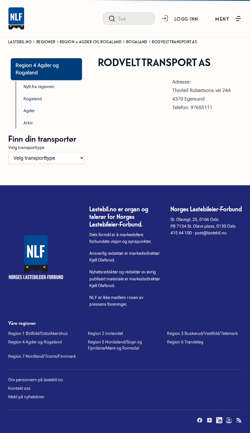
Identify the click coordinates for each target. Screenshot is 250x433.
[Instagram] (229, 420)
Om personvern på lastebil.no (35, 379)
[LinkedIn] (219, 420)
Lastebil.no (20, 41)
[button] (228, 18)
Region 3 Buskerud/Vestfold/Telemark (202, 333)
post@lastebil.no (211, 232)
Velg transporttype (26, 147)
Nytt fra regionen (38, 86)
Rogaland (137, 41)
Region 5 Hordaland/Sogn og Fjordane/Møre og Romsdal (115, 344)
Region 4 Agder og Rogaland (91, 41)
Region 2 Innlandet (105, 333)
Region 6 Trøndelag (185, 341)
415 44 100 (181, 232)
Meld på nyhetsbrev (26, 396)
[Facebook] (200, 420)
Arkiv (28, 122)
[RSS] (239, 420)
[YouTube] (209, 420)
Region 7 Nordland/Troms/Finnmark (42, 356)
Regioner (45, 41)
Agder (29, 110)
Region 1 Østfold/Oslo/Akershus (38, 333)
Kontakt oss (19, 388)
